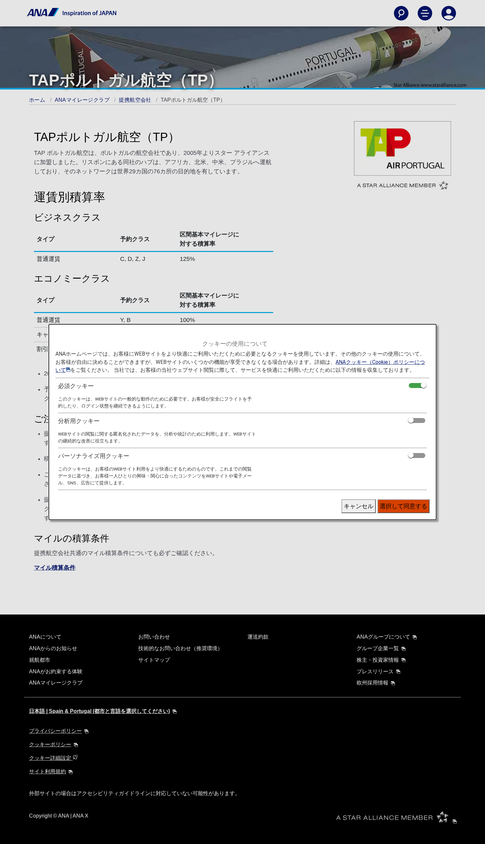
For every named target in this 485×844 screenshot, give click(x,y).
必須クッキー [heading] (76, 385)
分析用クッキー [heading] (79, 420)
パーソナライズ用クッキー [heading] (93, 455)
